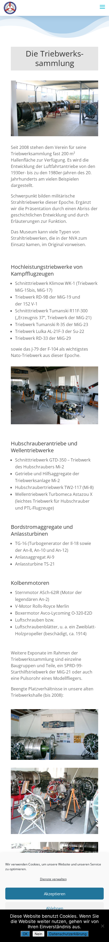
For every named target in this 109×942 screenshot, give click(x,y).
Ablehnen (54, 908)
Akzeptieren (54, 893)
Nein (38, 934)
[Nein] (102, 926)
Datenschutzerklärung (68, 934)
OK (25, 934)
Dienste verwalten (53, 879)
